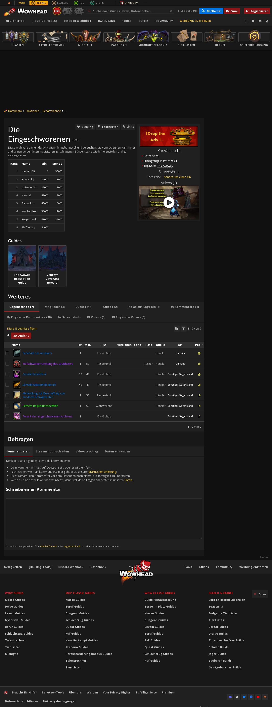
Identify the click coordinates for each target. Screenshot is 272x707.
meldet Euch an (48, 546)
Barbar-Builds (218, 627)
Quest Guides (75, 627)
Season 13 (216, 606)
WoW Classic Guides (160, 593)
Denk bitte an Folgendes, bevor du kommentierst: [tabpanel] (69, 503)
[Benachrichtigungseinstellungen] (253, 21)
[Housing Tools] (40, 567)
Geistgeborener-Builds (225, 667)
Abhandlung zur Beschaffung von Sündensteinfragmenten (44, 395)
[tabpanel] (104, 377)
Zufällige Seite (146, 692)
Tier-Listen (73, 667)
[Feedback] (260, 21)
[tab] (21, 307)
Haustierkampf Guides (82, 640)
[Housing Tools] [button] (44, 21)
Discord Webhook (77, 21)
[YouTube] (258, 697)
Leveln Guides (15, 613)
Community (164, 21)
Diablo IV (131, 3)
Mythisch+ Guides (17, 620)
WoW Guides (14, 593)
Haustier (180, 353)
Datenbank (106, 21)
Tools (188, 567)
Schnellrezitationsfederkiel (39, 385)
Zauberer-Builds (220, 660)
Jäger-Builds (217, 654)
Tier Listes (216, 620)
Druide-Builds (218, 633)
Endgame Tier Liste (223, 613)
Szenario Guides (77, 647)
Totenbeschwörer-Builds (226, 640)
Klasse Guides (15, 600)
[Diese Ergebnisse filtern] (184, 329)
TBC (81, 3)
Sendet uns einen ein (177, 177)
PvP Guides (152, 640)
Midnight (11, 654)
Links (130, 126)
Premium (168, 692)
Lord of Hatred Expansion (227, 600)
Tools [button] (126, 21)
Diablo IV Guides (221, 593)
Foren (128, 480)
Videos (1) (169, 182)
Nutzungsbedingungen (59, 701)
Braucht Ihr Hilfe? (24, 692)
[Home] (26, 11)
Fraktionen (32, 111)
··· (110, 3)
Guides (143, 21)
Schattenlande (52, 111)
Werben (92, 692)
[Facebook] (251, 697)
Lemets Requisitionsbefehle (40, 406)
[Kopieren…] (177, 329)
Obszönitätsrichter (34, 374)
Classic (62, 3)
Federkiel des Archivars (37, 353)
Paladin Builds (219, 647)
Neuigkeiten (15, 21)
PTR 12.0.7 (78, 11)
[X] (237, 697)
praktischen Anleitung (102, 472)
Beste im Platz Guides (160, 606)
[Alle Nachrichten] (9, 3)
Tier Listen (13, 647)
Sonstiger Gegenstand (180, 374)
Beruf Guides (14, 627)
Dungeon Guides (77, 613)
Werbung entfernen (195, 21)
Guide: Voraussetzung (160, 600)
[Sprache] (267, 21)
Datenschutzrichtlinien (21, 701)
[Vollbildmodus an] (246, 21)
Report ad (264, 557)
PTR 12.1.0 (67, 11)
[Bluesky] (244, 697)
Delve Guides (14, 606)
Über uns (75, 692)
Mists (99, 3)
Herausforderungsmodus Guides (89, 654)
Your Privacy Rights (117, 692)
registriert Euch (72, 546)
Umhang (180, 363)
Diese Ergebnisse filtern (22, 328)
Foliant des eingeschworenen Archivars (48, 416)
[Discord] (230, 697)
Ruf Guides (73, 633)
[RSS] (265, 697)
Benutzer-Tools (53, 692)
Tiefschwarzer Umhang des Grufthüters (48, 364)
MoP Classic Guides (80, 593)
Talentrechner (15, 640)
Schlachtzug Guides (19, 633)
